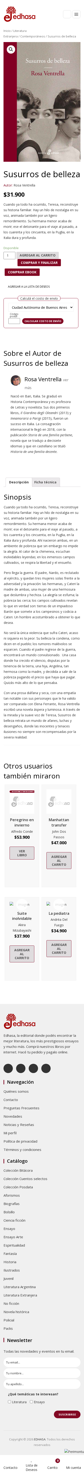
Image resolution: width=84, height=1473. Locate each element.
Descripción (19, 482)
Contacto (11, 1099)
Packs (8, 1328)
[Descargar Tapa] (72, 49)
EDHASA (40, 1439)
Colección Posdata (18, 1187)
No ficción (11, 1303)
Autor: (8, 185)
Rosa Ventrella (24, 185)
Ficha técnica (45, 482)
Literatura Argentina (20, 1286)
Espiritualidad (14, 1245)
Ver (22, 801)
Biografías (12, 1203)
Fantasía (10, 1253)
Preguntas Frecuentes (21, 1108)
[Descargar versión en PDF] (78, 49)
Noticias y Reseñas (19, 1124)
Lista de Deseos (32, 1467)
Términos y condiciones (22, 1149)
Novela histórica (16, 1311)
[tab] (19, 482)
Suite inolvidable (22, 916)
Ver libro (22, 853)
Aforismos (12, 1195)
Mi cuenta (73, 1467)
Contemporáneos (32, 36)
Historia (10, 1262)
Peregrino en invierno (22, 822)
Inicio (7, 31)
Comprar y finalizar (39, 262)
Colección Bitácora (18, 1170)
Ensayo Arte (13, 1237)
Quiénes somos (16, 1091)
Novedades (13, 1116)
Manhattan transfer (59, 822)
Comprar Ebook (22, 272)
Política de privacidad (20, 1141)
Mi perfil (10, 1133)
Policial (9, 1320)
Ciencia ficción (14, 1220)
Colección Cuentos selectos (25, 1178)
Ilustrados (12, 1270)
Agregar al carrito (38, 255)
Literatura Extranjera (20, 1295)
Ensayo (9, 1228)
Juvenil (9, 1278)
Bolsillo (9, 1212)
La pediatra (59, 913)
